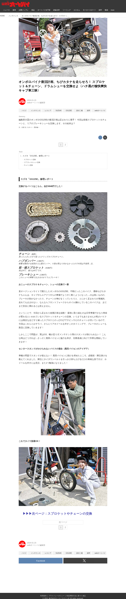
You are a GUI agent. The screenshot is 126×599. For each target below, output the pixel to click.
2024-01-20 (31, 100)
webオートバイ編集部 (36, 103)
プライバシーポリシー (57, 596)
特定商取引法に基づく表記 (76, 596)
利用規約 (43, 596)
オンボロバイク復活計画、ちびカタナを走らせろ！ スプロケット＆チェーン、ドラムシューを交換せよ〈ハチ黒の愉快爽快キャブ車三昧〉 (63, 86)
